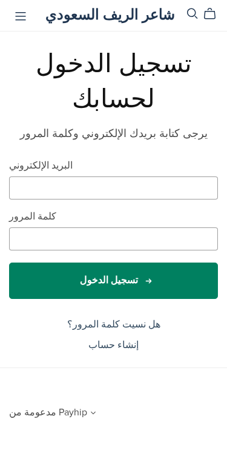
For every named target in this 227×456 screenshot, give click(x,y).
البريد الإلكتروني (41, 166)
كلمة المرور (32, 217)
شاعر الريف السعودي (110, 15)
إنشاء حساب (113, 345)
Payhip (73, 412)
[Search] (192, 13)
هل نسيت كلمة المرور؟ (113, 324)
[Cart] (214, 14)
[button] (93, 414)
